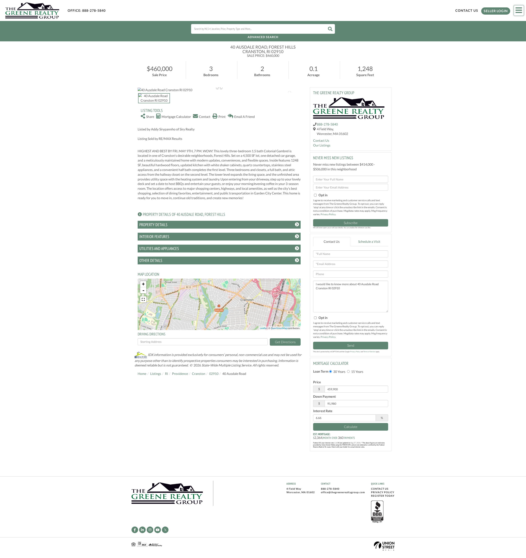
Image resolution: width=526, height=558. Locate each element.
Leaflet (263, 328)
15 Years (357, 371)
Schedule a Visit (369, 241)
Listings (155, 373)
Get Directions (285, 342)
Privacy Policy (328, 214)
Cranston (198, 373)
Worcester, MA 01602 (300, 492)
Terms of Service (369, 352)
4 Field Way (293, 488)
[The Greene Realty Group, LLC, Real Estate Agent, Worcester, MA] (377, 512)
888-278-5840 (94, 10)
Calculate (350, 427)
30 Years (339, 371)
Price (317, 382)
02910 (213, 373)
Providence (180, 373)
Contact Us (466, 10)
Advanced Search (263, 37)
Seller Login (496, 11)
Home (142, 373)
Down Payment (324, 396)
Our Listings (321, 145)
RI (166, 373)
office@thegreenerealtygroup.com (343, 492)
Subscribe (351, 223)
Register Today (382, 495)
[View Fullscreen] (143, 299)
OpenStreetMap (279, 328)
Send (350, 345)
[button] (330, 29)
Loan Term (320, 371)
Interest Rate (322, 411)
